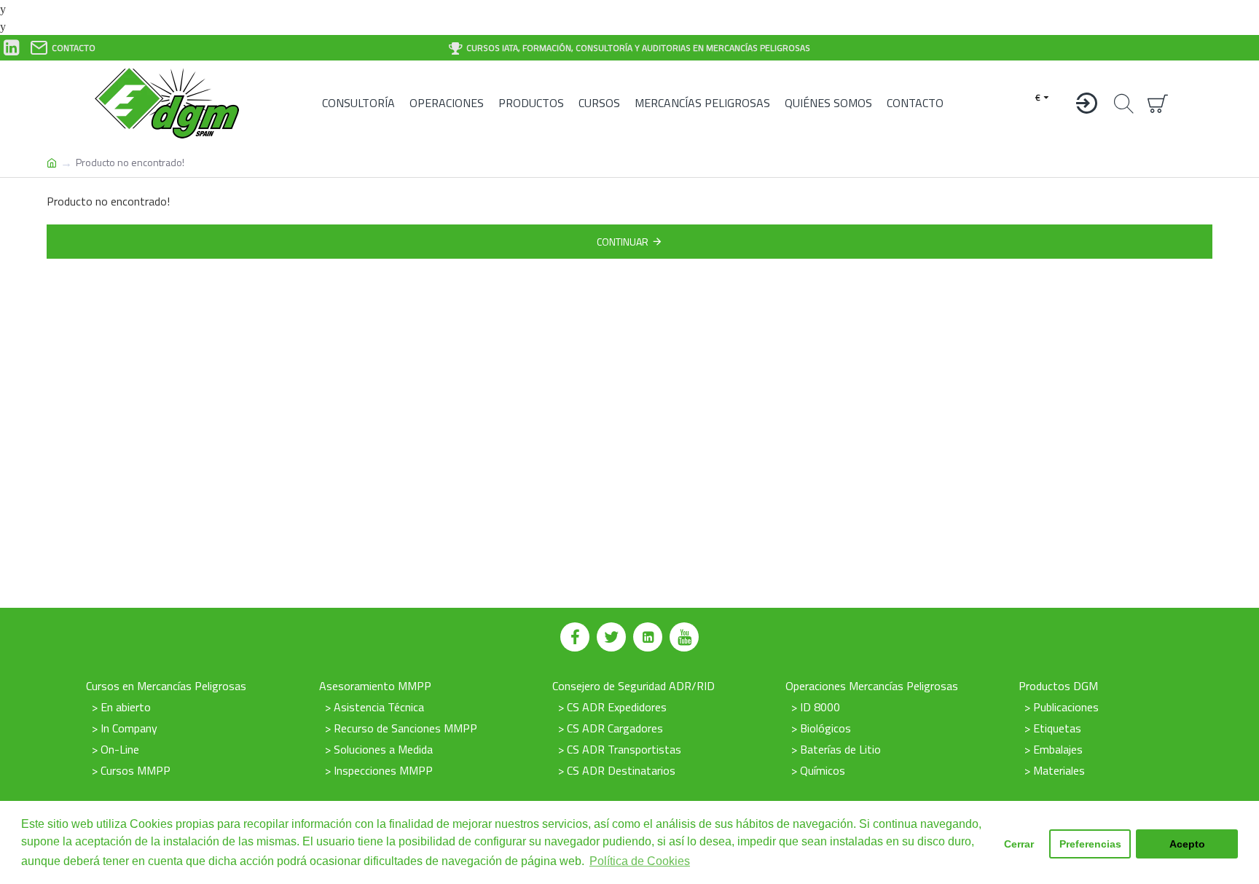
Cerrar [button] (1019, 844)
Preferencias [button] (1090, 844)
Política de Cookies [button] (639, 861)
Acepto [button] (1187, 844)
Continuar (622, 241)
